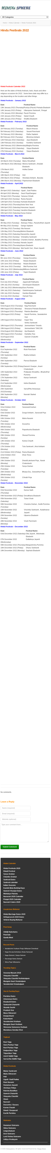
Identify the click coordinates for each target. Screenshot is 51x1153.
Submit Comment (10, 847)
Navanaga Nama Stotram (13, 958)
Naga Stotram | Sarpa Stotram (15, 955)
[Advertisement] (25, 58)
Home (5, 23)
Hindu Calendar (14, 23)
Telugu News (41, 1149)
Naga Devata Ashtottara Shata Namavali (18, 952)
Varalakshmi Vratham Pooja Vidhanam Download (21, 948)
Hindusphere (10, 1149)
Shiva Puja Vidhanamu (12, 962)
